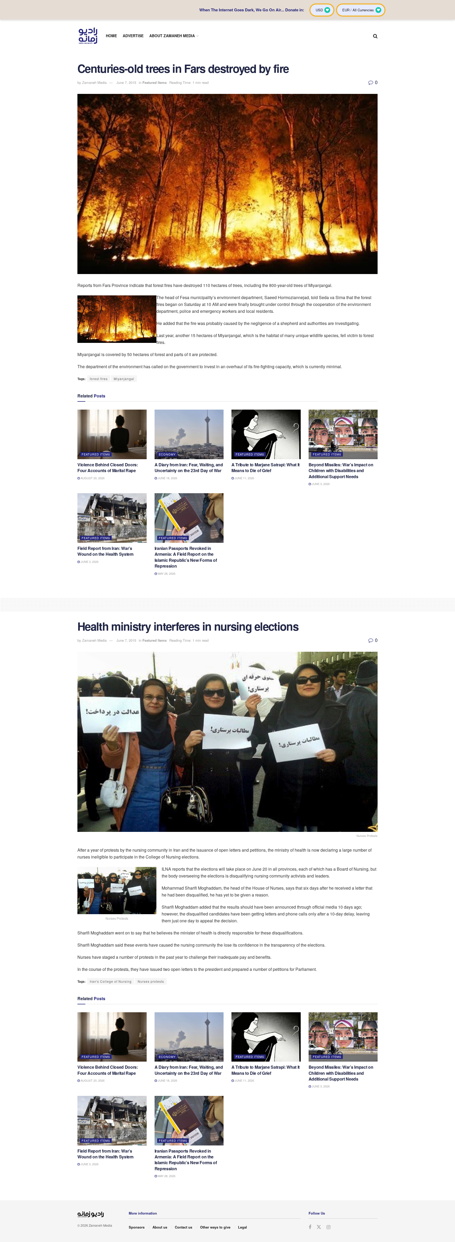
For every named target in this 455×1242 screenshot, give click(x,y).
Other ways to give (215, 1227)
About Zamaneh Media (172, 35)
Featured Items (154, 82)
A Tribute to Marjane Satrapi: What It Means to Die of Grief (265, 467)
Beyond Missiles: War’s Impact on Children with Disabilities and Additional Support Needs (341, 470)
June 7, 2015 (126, 82)
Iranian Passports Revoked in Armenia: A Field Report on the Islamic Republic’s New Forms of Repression (186, 557)
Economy (167, 454)
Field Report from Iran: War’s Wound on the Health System (105, 551)
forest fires (99, 378)
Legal (242, 1227)
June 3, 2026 (320, 484)
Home (111, 35)
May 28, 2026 (166, 573)
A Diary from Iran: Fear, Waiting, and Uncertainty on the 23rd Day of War (189, 467)
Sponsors (137, 1227)
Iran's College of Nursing (111, 981)
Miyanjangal (124, 378)
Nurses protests (151, 981)
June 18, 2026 (167, 478)
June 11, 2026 (244, 478)
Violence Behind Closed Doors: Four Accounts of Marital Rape (107, 467)
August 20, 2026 (92, 478)
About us (159, 1227)
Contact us (183, 1227)
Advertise (133, 35)
